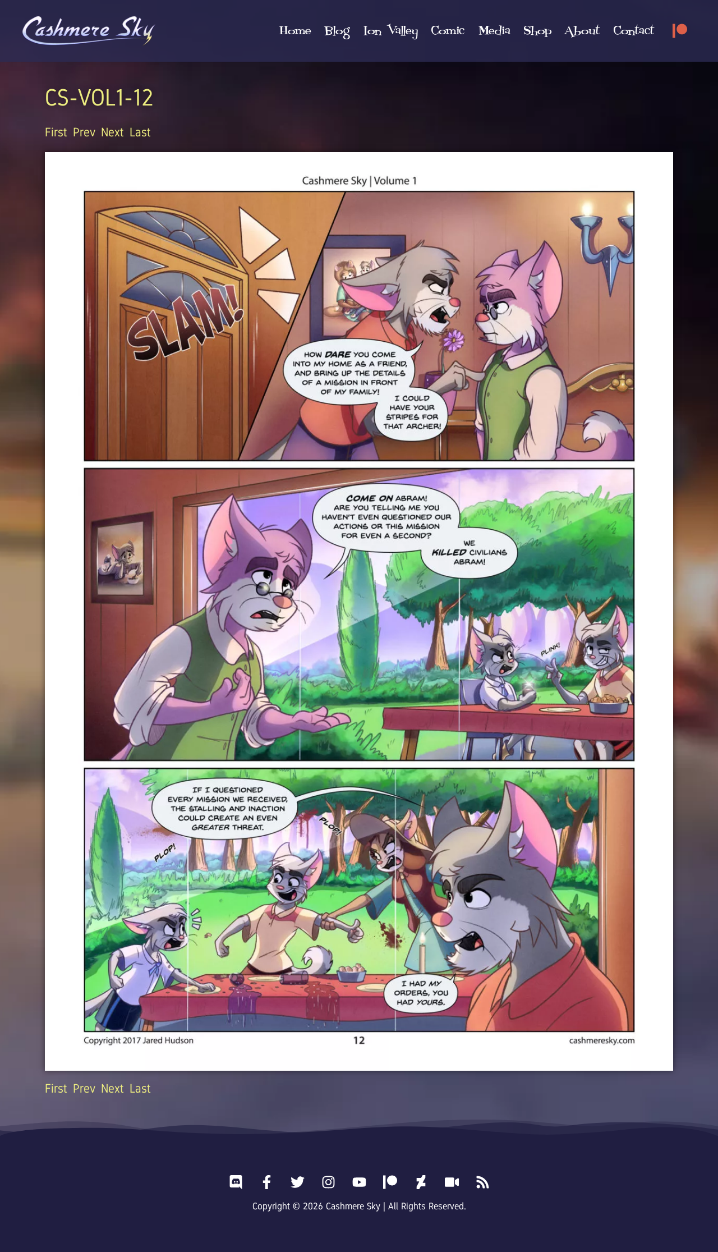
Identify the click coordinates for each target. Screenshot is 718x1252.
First (56, 132)
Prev (84, 132)
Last (140, 132)
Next (112, 132)
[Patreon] (680, 31)
